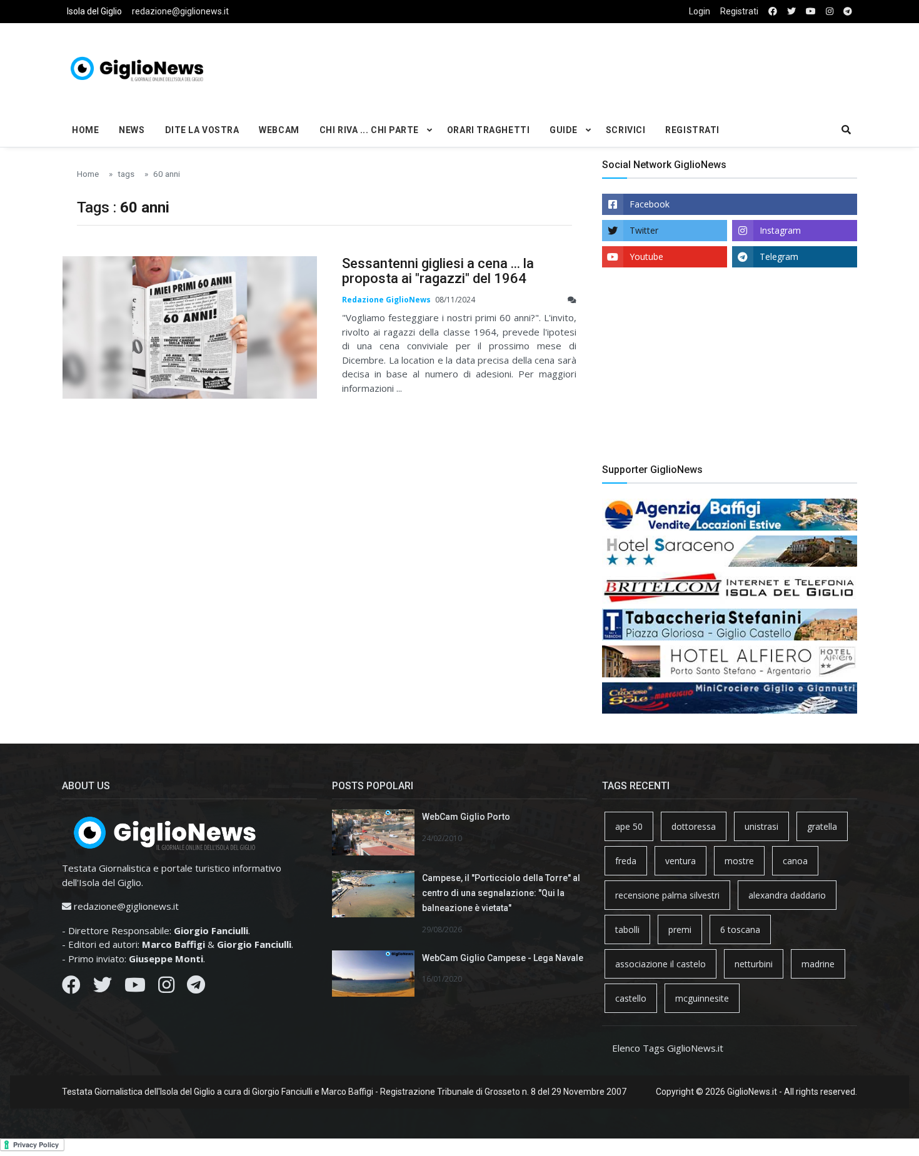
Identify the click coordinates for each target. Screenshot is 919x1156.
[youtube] (811, 11)
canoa (795, 861)
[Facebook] (71, 988)
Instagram (780, 230)
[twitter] (791, 11)
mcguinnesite (702, 998)
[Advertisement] (594, 66)
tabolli (627, 929)
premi (679, 929)
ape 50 (629, 826)
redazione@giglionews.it (180, 11)
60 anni (166, 174)
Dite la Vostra (202, 130)
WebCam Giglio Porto (466, 817)
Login (699, 11)
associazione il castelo (660, 964)
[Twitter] (102, 988)
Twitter (644, 230)
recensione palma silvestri (667, 895)
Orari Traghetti (488, 130)
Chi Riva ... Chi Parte (369, 130)
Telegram (779, 256)
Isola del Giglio (94, 11)
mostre (739, 861)
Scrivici (625, 130)
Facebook (650, 204)
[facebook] (772, 11)
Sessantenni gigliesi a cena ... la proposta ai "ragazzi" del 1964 (438, 271)
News (131, 130)
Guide (564, 130)
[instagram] (829, 11)
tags (126, 174)
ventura (680, 861)
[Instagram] (166, 988)
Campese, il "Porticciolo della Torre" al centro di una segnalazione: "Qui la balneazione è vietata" (501, 893)
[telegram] (847, 11)
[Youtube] (135, 988)
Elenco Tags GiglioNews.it (667, 1048)
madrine (818, 964)
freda (625, 861)
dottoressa (693, 826)
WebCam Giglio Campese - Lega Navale (502, 958)
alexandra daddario (787, 895)
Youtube (646, 256)
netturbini (754, 964)
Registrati (739, 11)
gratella (822, 826)
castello (630, 998)
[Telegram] (196, 988)
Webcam (279, 130)
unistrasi (761, 826)
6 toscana (740, 929)
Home (85, 130)
